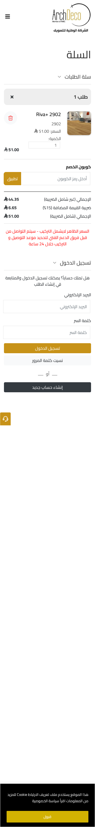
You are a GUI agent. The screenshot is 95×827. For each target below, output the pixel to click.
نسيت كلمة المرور (47, 360)
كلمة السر (82, 320)
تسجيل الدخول (47, 348)
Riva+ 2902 (48, 114)
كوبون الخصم (78, 167)
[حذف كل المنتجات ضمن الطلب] (12, 97)
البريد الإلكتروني (77, 294)
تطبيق (12, 179)
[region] (47, 805)
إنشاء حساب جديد (47, 387)
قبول (47, 816)
